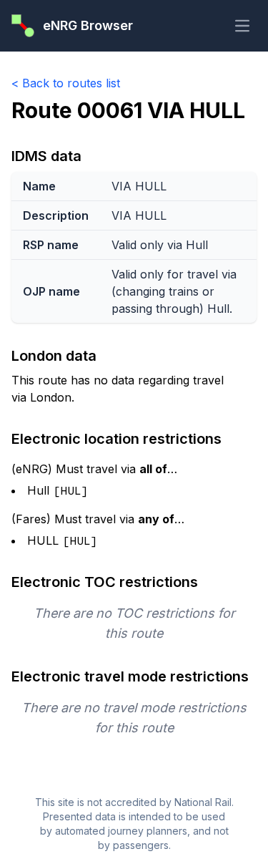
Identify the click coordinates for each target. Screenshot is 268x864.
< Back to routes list (65, 83)
